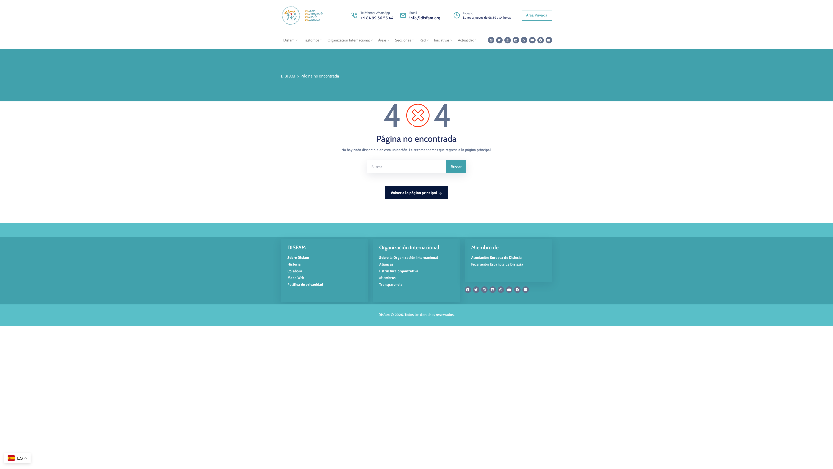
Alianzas (386, 264)
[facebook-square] (491, 40)
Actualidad (466, 40)
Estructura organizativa (398, 271)
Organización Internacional (349, 40)
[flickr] (549, 40)
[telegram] (540, 40)
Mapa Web (295, 278)
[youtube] (532, 40)
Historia (294, 264)
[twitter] (499, 40)
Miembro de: (485, 247)
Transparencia (390, 284)
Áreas (382, 40)
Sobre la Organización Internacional (408, 257)
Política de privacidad (305, 284)
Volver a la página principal (414, 192)
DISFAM (288, 76)
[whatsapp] (524, 40)
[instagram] (507, 40)
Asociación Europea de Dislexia (496, 257)
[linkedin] (516, 40)
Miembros (387, 278)
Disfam (289, 40)
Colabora (294, 271)
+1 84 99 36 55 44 (377, 18)
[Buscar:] (406, 166)
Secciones (403, 40)
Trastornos (311, 40)
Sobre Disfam (298, 257)
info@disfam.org (424, 18)
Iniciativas (441, 40)
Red (423, 40)
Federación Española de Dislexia (497, 264)
